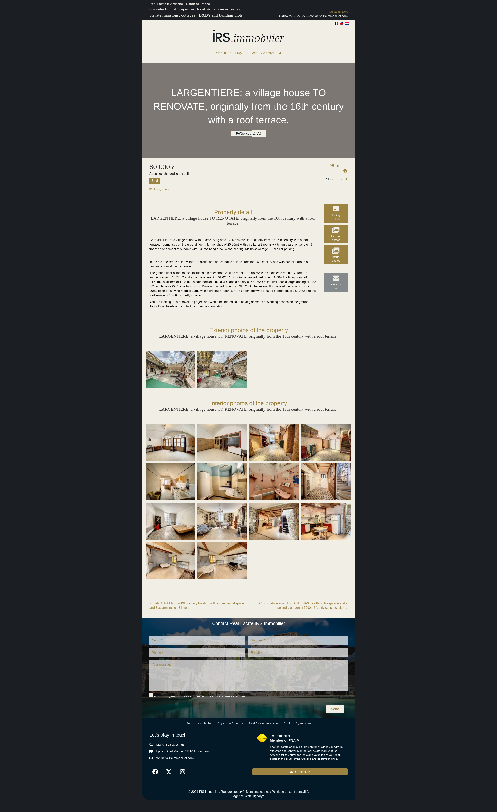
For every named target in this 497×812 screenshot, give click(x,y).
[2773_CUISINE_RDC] (170, 481)
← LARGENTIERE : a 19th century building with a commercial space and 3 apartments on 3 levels (196, 605)
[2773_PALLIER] (326, 481)
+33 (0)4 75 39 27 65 (290, 16)
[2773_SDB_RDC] (222, 481)
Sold (287, 723)
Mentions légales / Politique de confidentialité (277, 791)
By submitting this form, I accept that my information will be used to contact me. (200, 696)
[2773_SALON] (222, 521)
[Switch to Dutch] (347, 23)
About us (223, 53)
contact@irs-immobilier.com (328, 16)
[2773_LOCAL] (170, 442)
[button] (338, 11)
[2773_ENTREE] (326, 442)
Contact (268, 53)
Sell (254, 53)
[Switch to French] (336, 23)
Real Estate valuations (263, 723)
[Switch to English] (341, 23)
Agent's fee (303, 723)
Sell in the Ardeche (199, 723)
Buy (238, 53)
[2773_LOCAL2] (222, 442)
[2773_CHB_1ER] (170, 521)
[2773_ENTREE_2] (274, 442)
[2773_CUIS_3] (274, 521)
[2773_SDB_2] (274, 481)
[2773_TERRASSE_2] (170, 369)
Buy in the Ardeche (230, 723)
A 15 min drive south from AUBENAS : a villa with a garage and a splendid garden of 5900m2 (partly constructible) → (303, 605)
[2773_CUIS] (326, 521)
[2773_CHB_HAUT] (170, 560)
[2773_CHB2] (222, 560)
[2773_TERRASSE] (222, 369)
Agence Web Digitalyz (248, 796)
